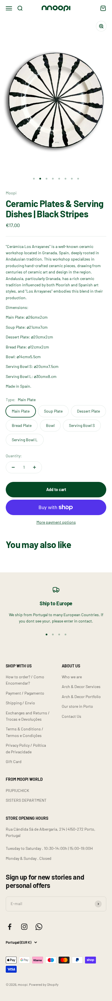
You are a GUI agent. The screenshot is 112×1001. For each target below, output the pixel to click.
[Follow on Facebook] (9, 927)
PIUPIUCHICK (17, 790)
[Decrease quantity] (13, 467)
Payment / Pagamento (25, 693)
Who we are (72, 676)
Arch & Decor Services (81, 686)
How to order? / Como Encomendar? (25, 679)
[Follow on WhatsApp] (39, 927)
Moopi (11, 192)
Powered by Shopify (44, 984)
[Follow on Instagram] (24, 927)
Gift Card (14, 761)
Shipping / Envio (20, 702)
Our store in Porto (77, 706)
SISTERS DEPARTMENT (26, 800)
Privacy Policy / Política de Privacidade (26, 748)
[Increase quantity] (34, 467)
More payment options (56, 522)
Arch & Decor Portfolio (81, 696)
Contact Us (71, 716)
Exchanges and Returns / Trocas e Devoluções (28, 716)
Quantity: (14, 455)
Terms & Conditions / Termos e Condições (24, 732)
